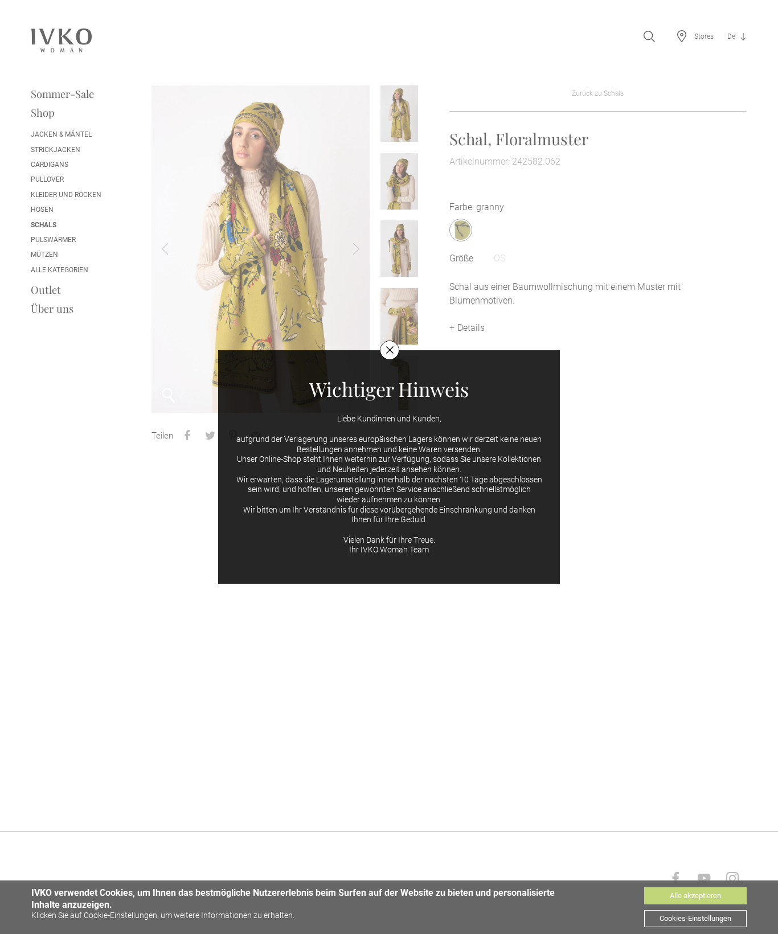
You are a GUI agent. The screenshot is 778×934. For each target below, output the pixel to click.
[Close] (389, 350)
